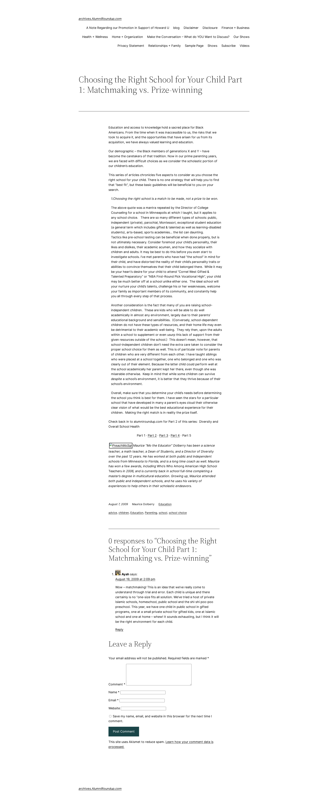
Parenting (151, 512)
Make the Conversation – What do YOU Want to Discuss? (188, 37)
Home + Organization (127, 37)
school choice (178, 512)
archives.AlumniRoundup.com (100, 18)
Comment (116, 684)
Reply (119, 629)
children (124, 512)
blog (176, 28)
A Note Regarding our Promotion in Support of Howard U (127, 28)
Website (114, 708)
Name (113, 692)
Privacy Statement (131, 45)
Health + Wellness (95, 37)
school (163, 512)
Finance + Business (235, 28)
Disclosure (210, 28)
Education (165, 504)
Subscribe (228, 45)
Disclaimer (191, 28)
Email (113, 700)
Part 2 (152, 435)
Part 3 (163, 435)
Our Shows (241, 37)
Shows (212, 45)
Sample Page (194, 45)
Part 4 (175, 435)
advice (112, 512)
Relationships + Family (164, 45)
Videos (244, 45)
